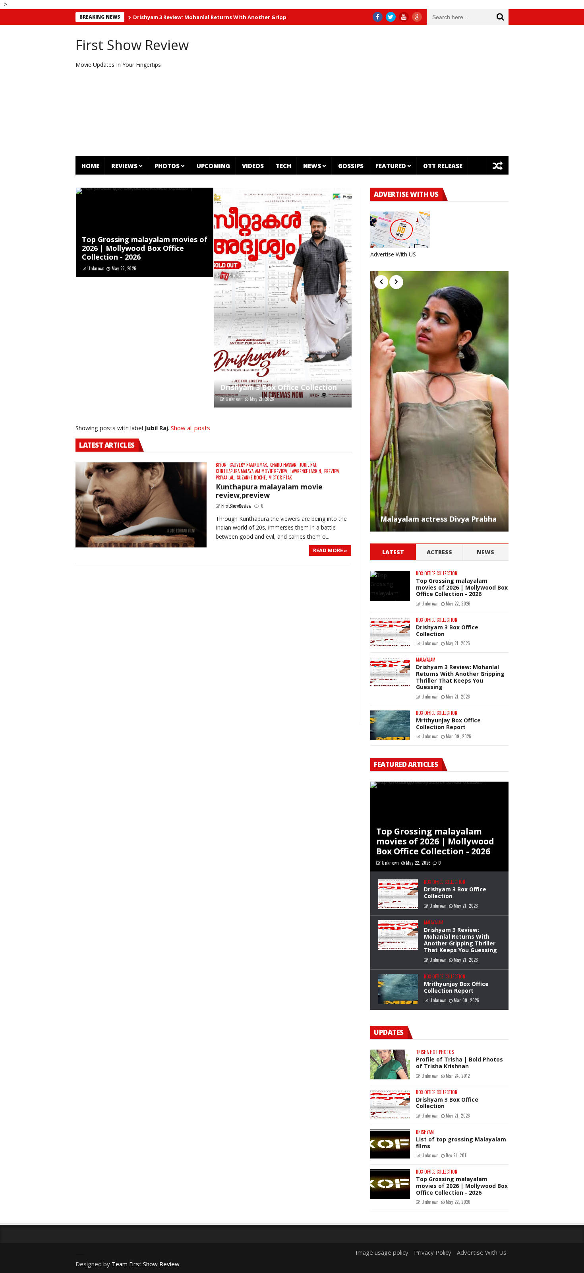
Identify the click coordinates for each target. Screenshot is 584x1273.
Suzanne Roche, (252, 477)
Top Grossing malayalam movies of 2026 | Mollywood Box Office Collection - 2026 (144, 248)
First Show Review (132, 45)
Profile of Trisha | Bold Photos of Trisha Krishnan (459, 1063)
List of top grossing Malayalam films (461, 1142)
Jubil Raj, (308, 465)
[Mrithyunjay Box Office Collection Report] (390, 725)
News (312, 166)
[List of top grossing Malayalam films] (390, 1144)
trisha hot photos (435, 1052)
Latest (393, 552)
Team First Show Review (146, 1264)
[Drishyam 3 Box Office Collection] (283, 298)
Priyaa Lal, (225, 477)
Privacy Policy (432, 1252)
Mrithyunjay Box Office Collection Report (448, 723)
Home (90, 166)
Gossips (351, 166)
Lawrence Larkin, (306, 471)
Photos (167, 166)
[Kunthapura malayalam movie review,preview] (141, 505)
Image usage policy (382, 1252)
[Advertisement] (366, 90)
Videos (253, 166)
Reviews (124, 166)
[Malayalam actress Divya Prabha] (439, 401)
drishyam (425, 1132)
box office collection (436, 573)
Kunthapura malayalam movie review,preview (269, 491)
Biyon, (222, 465)
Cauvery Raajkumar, (249, 465)
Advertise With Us (482, 1252)
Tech (283, 166)
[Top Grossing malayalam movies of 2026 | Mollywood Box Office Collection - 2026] (390, 586)
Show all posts (190, 428)
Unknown (95, 268)
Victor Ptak (280, 477)
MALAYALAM (425, 659)
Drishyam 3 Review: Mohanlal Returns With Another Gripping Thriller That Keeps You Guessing (234, 17)
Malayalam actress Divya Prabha (438, 519)
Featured (390, 166)
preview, (332, 471)
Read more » (330, 550)
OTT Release (442, 166)
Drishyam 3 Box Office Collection (278, 387)
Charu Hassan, (284, 465)
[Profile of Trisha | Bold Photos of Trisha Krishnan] (390, 1064)
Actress (439, 552)
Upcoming (213, 166)
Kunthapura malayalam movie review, (252, 471)
